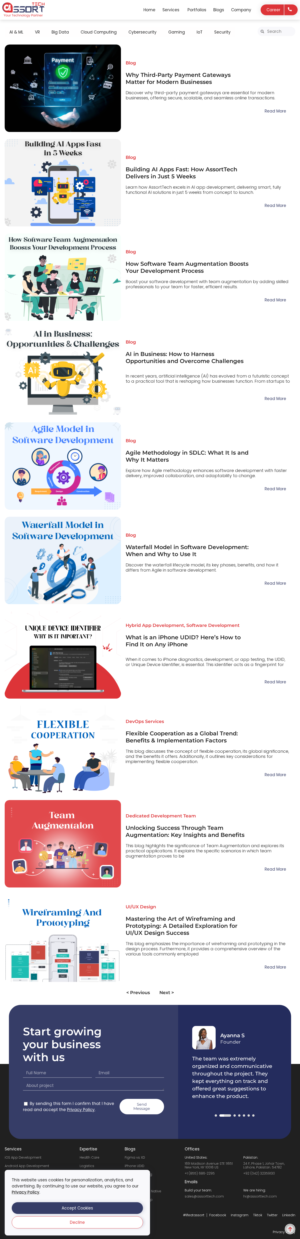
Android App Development (27, 1166)
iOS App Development (23, 1157)
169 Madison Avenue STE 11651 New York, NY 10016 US (209, 1165)
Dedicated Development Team (161, 816)
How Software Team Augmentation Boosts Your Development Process (187, 267)
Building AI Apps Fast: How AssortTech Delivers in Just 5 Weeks (181, 173)
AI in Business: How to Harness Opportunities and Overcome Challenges (185, 357)
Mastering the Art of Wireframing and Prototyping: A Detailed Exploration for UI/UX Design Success (181, 925)
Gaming (176, 32)
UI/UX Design (141, 907)
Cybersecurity (142, 32)
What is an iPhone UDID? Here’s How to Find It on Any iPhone (183, 641)
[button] (77, 1208)
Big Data (60, 32)
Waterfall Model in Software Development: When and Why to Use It (187, 551)
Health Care (89, 1157)
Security (222, 32)
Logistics (87, 1166)
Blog (131, 63)
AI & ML (16, 32)
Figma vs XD (135, 1157)
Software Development (213, 625)
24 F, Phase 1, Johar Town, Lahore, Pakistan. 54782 (264, 1165)
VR (37, 32)
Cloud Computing (99, 32)
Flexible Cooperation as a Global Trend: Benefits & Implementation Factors (182, 737)
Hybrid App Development (155, 625)
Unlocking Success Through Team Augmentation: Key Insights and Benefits (185, 831)
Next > (166, 992)
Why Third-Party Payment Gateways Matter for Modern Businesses (178, 78)
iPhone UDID (134, 1166)
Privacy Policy (25, 1192)
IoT (199, 32)
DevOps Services (145, 721)
